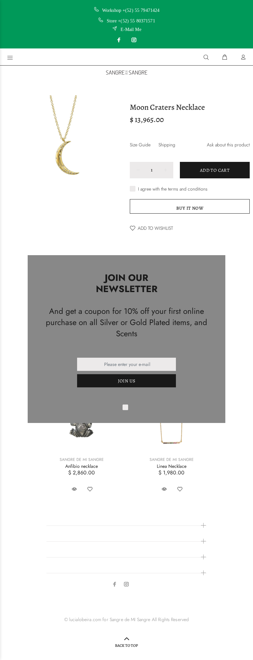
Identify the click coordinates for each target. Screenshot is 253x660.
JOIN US (126, 381)
